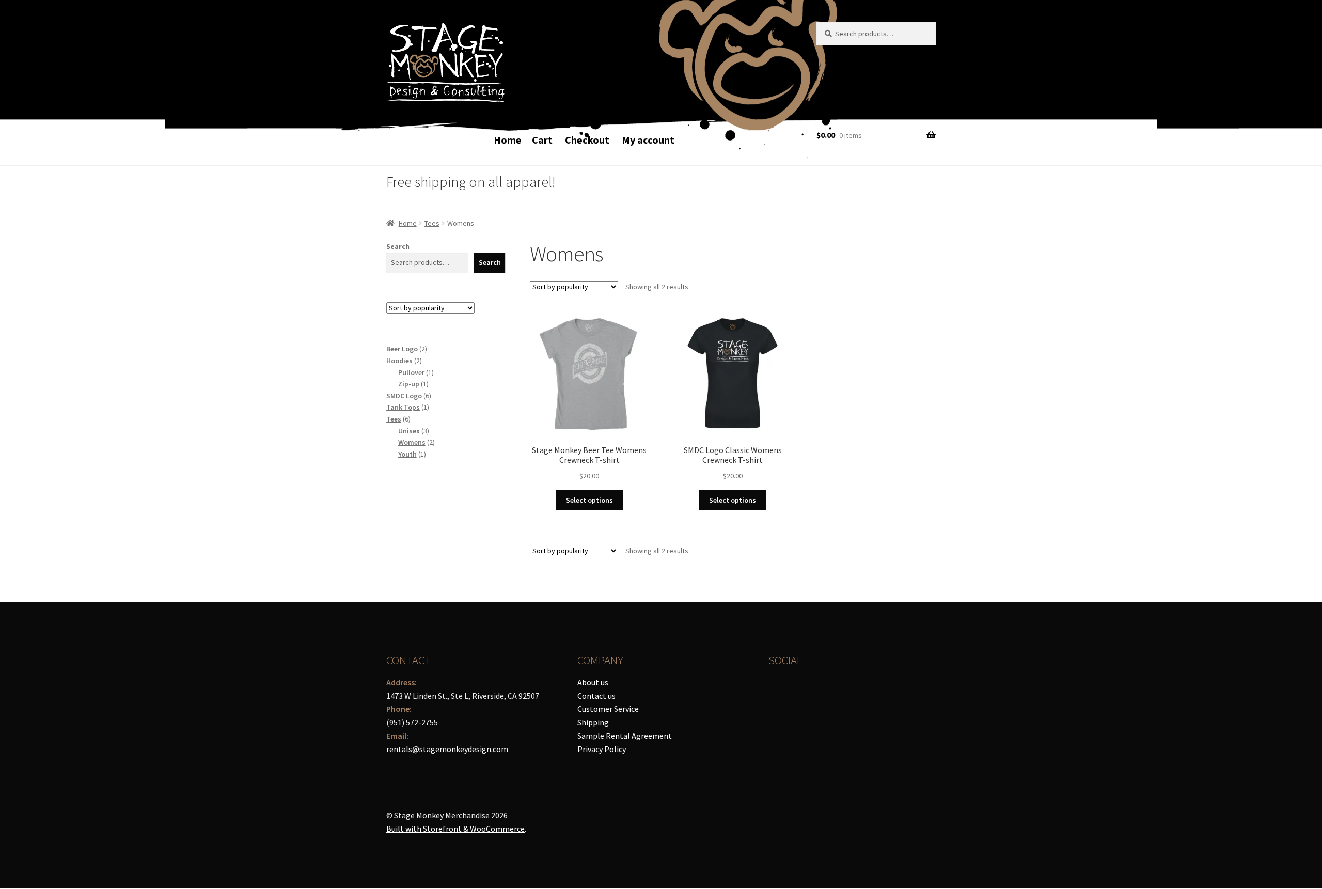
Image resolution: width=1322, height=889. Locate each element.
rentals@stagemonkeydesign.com (447, 749)
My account (648, 139)
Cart (542, 139)
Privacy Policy (601, 749)
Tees (431, 223)
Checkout (587, 139)
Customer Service (608, 709)
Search (398, 246)
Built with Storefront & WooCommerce (455, 828)
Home (508, 139)
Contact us (596, 696)
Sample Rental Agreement (624, 735)
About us (592, 682)
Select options (589, 500)
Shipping (593, 722)
